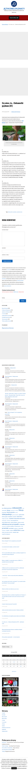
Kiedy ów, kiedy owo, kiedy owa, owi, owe (10, 588)
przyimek (11, 528)
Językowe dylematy (6, 311)
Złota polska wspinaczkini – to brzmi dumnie (11, 637)
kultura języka (5, 516)
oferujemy (4, 278)
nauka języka (4, 520)
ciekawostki (10, 211)
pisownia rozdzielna (10, 526)
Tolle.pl (3, 751)
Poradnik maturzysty (6, 317)
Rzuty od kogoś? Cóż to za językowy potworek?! (11, 540)
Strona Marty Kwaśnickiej (7, 747)
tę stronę (8, 269)
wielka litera (17, 530)
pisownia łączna (17, 526)
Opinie (3, 725)
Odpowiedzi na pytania (6, 315)
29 (20, 666)
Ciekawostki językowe (15, 111)
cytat (23, 508)
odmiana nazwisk (20, 522)
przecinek (5, 528)
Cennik (3, 713)
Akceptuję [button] (14, 768)
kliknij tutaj (16, 291)
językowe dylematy (15, 514)
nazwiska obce (19, 211)
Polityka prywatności (6, 727)
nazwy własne (14, 522)
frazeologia (4, 512)
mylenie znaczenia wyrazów (17, 518)
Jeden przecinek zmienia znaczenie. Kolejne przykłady (13, 610)
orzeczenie (4, 526)
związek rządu (15, 532)
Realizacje (4, 729)
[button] (14, 17)
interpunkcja (7, 514)
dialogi (8, 510)
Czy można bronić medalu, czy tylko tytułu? (10, 546)
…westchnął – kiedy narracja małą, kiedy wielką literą (12, 575)
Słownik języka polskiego (7, 749)
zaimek (22, 530)
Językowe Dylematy (14, 8)
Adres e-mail (5, 254)
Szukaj (3, 297)
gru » (15, 671)
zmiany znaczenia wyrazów (7, 532)
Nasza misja (4, 718)
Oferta (3, 723)
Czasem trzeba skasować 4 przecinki (9, 604)
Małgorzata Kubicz (5, 518)
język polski (21, 514)
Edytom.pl (4, 742)
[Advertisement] (14, 46)
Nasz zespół (4, 716)
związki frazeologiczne (6, 534)
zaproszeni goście (7, 285)
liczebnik (10, 516)
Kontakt (3, 714)
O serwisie (4, 722)
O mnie (3, 720)
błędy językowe (8, 508)
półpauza (16, 528)
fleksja (21, 510)
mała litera (19, 516)
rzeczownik (20, 528)
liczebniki (14, 516)
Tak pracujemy (5, 319)
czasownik (4, 510)
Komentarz (5, 229)
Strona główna (5, 24)
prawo (22, 526)
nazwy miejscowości (6, 522)
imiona (16, 512)
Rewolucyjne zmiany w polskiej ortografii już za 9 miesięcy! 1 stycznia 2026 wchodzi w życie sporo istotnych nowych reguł (14, 596)
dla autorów (13, 510)
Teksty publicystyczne (6, 320)
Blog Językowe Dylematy (8, 328)
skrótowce (4, 530)
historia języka (11, 512)
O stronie (4, 313)
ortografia (22, 524)
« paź (13, 671)
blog (3, 508)
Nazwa (4, 248)
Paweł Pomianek (20, 280)
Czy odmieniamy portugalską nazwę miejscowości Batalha (13, 615)
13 (14, 662)
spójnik (11, 530)
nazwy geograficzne (14, 520)
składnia (7, 530)
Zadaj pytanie (13, 367)
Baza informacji (5, 308)
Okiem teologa (5, 745)
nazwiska (14, 211)
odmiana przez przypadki (10, 524)
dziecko (16, 510)
